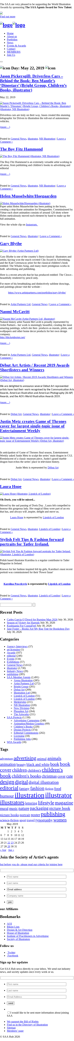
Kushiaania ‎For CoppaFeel (21, 625)
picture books (9, 815)
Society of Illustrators (18, 939)
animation (8, 764)
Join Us (11, 54)
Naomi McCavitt (15, 311)
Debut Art (16, 414)
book (54, 764)
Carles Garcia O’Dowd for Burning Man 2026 (32, 619)
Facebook (13, 955)
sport (22, 820)
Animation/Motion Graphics (29, 723)
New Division (21, 708)
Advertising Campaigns (26, 720)
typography (44, 820)
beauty (21, 764)
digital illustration (44, 782)
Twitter (11, 952)
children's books (26, 776)
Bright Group (21, 686)
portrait (25, 815)
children (19, 770)
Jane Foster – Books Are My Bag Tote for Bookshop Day (38, 628)
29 (8, 846)
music (13, 808)
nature (23, 808)
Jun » (11, 850)
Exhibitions (13, 661)
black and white (38, 764)
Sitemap (11, 1027)
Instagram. (32, 224)
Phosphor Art (21, 711)
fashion (37, 788)
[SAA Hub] (12, 25)
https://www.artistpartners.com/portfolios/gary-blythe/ (37, 292)
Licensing (19, 735)
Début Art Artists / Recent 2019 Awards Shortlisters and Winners (34, 367)
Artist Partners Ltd (20, 304)
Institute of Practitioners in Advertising (28, 936)
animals (54, 758)
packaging (39, 808)
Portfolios (12, 39)
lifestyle (46, 802)
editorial (11, 655)
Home (10, 33)
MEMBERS (13, 51)
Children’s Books (23, 726)
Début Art (53, 467)
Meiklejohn (20, 702)
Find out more (7, 16)
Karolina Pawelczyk (15, 583)
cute (69, 776)
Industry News (15, 671)
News (10, 42)
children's (34, 770)
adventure (6, 758)
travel (31, 820)
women (60, 819)
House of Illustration (18, 933)
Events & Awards (16, 45)
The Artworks (21, 714)
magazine (64, 802)
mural (4, 808)
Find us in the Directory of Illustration (27, 1024)
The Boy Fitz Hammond (21, 149)
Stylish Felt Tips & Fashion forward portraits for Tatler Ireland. (32, 541)
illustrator (33, 138)
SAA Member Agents (18, 677)
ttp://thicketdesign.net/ (13, 337)
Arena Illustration (23, 680)
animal (42, 758)
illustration (29, 795)
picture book (59, 808)
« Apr (3, 850)
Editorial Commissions (26, 732)
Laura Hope (11, 486)
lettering (31, 803)
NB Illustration (47, 138)
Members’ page (15, 1030)
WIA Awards (14, 742)
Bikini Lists (13, 926)
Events (10, 658)
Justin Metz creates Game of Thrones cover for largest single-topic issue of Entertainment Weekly (33, 426)
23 (12, 842)
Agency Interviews (17, 646)
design (7, 782)
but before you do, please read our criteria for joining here (31, 864)
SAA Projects (14, 717)
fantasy (24, 789)
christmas (49, 776)
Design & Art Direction (19, 929)
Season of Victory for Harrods (23, 622)
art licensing (13, 649)
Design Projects (22, 729)
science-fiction (9, 820)
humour (7, 796)
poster (35, 815)
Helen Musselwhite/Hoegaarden (28, 196)
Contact (11, 48)
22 (8, 842)
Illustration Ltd (22, 692)
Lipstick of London (53, 517)
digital (21, 782)
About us (12, 36)
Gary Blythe (11, 243)
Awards (11, 652)
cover (61, 776)
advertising (25, 758)
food (57, 789)
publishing (12, 674)
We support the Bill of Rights (23, 1021)
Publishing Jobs (22, 739)
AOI (9, 923)
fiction (49, 788)
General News (18, 138)
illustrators (12, 802)
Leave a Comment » (51, 236)
